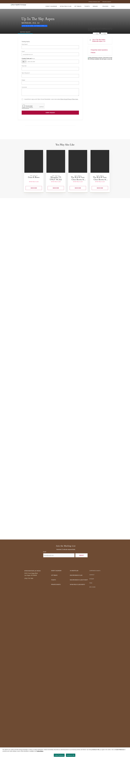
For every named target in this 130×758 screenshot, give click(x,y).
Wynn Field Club (65, 6)
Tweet (97, 33)
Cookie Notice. (40, 751)
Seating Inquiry (26, 41)
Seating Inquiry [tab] (25, 32)
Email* (23, 51)
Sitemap (91, 578)
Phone (33, 58)
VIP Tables (77, 6)
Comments (24, 87)
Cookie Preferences (59, 755)
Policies (105, 6)
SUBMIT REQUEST (50, 112)
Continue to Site (70, 755)
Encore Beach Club (76, 575)
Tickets (87, 6)
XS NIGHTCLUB (74, 570)
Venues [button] (95, 6)
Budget (23, 80)
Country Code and (27, 58)
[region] (65, 752)
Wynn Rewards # (26, 73)
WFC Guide (92, 587)
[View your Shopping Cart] (118, 6)
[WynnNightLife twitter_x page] (116, 2)
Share (104, 33)
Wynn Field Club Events (77, 584)
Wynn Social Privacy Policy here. (69, 99)
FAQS (113, 6)
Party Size (24, 65)
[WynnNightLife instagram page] (118, 2)
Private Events (106, 1)
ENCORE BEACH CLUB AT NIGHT (79, 580)
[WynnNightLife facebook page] (113, 2)
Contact (91, 574)
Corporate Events (94, 570)
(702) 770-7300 (28, 578)
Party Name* (25, 44)
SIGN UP (81, 555)
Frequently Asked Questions (99, 50)
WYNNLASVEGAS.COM (94, 1)
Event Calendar (51, 6)
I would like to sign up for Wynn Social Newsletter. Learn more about (51, 99)
